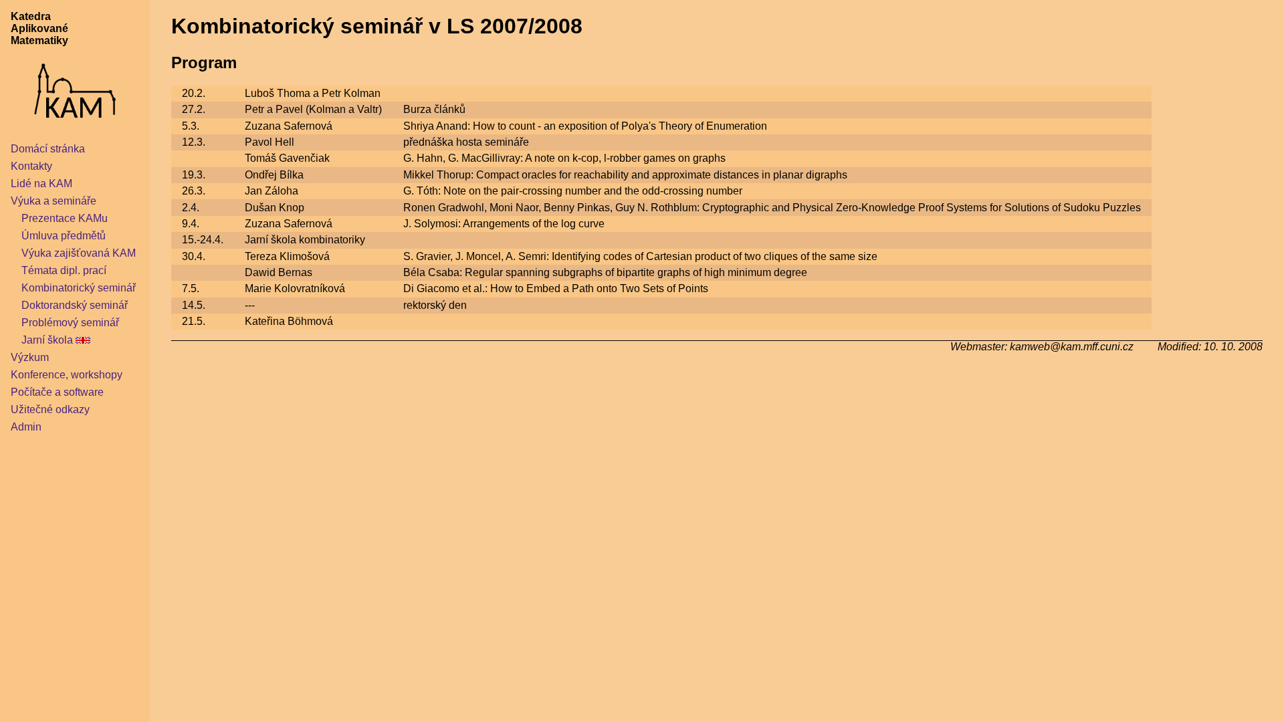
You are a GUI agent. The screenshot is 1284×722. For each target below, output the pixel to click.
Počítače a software (57, 392)
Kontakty (31, 166)
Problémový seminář (70, 322)
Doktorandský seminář (74, 305)
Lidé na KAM (41, 183)
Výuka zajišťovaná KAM (78, 253)
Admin (26, 427)
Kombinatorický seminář (78, 287)
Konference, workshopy (66, 374)
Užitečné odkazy (50, 409)
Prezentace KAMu (64, 218)
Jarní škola (47, 340)
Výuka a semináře (53, 201)
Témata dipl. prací (63, 270)
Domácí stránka (48, 148)
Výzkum (30, 357)
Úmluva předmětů (63, 235)
